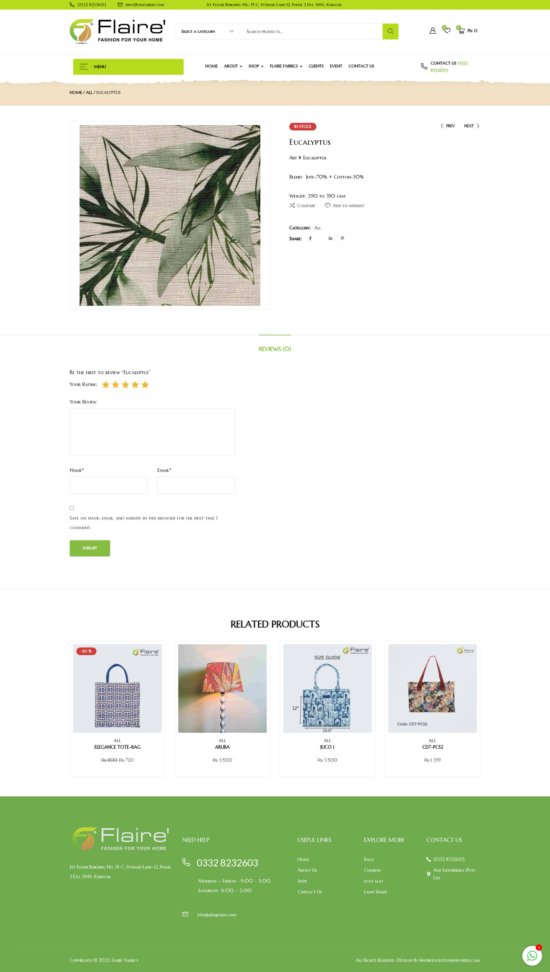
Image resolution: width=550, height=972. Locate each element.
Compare (306, 205)
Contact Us (361, 66)
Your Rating (83, 384)
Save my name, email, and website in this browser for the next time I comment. (143, 522)
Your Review (83, 402)
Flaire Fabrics (284, 66)
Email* (164, 470)
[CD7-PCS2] (432, 688)
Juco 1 (328, 747)
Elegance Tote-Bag (118, 747)
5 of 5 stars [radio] (145, 384)
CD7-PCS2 (432, 747)
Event (336, 66)
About (231, 66)
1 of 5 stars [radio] (105, 384)
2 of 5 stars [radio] (115, 384)
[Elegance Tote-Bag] (117, 688)
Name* (77, 470)
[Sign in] (433, 31)
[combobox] (204, 31)
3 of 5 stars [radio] (125, 384)
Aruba (222, 747)
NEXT (469, 125)
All (89, 92)
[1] (532, 959)
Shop (254, 66)
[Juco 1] (327, 688)
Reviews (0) (275, 349)
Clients (316, 66)
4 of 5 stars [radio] (135, 384)
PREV (450, 125)
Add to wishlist (348, 205)
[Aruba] (222, 688)
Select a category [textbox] (198, 31)
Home (211, 66)
